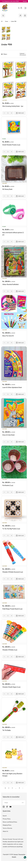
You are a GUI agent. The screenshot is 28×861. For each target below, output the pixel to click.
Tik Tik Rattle (6, 730)
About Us (5, 831)
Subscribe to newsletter (11, 797)
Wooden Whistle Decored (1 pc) (12, 572)
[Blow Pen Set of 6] (14, 328)
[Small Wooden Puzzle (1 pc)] (14, 137)
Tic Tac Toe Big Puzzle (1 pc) (11, 529)
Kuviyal (16, 854)
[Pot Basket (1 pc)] (14, 478)
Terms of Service (7, 828)
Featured (22, 53)
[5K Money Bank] (14, 182)
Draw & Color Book (8, 435)
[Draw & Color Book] (14, 427)
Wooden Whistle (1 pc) (9, 650)
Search (5, 816)
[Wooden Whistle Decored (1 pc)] (14, 564)
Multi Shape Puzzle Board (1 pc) (12, 609)
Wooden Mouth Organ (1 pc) (11, 687)
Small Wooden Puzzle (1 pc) (11, 145)
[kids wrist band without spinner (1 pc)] (14, 225)
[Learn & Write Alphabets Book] (14, 380)
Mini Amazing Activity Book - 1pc (12, 106)
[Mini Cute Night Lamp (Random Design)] (14, 766)
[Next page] (23, 788)
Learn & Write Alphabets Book (12, 387)
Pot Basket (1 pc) (7, 485)
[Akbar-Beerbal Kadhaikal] (14, 277)
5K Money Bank (7, 189)
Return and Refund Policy (10, 822)
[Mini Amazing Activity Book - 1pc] (14, 99)
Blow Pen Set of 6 (8, 336)
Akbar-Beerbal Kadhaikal (10, 284)
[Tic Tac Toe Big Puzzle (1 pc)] (14, 521)
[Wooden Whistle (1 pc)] (14, 642)
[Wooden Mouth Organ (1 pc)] (14, 680)
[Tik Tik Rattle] (14, 723)
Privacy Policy (6, 819)
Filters (5, 54)
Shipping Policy (7, 825)
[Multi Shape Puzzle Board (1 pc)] (14, 601)
